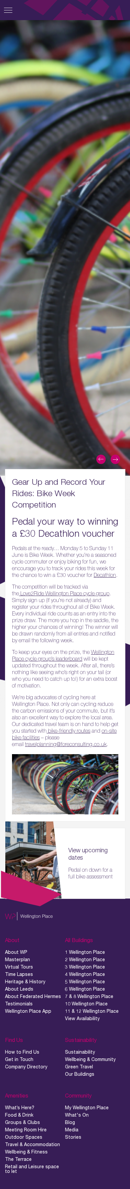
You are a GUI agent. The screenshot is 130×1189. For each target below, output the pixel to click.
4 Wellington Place (85, 974)
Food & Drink (19, 1115)
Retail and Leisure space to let (32, 1169)
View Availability (82, 1018)
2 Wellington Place (85, 959)
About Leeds (19, 989)
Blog (70, 1122)
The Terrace (18, 1159)
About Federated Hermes (33, 996)
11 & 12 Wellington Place (92, 1011)
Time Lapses (19, 974)
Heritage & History (25, 981)
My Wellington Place (87, 1107)
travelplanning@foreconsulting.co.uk (66, 744)
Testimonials (19, 1003)
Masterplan (17, 959)
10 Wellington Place (86, 1003)
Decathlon (105, 575)
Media (71, 1129)
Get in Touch (19, 1059)
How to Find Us (22, 1052)
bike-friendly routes (68, 731)
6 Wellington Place (85, 989)
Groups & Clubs (22, 1122)
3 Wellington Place (85, 967)
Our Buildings (79, 1074)
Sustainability (80, 1052)
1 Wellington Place (85, 952)
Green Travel (79, 1066)
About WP (16, 952)
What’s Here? (19, 1107)
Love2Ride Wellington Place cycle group (64, 593)
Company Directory (26, 1066)
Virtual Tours (19, 967)
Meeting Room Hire (26, 1129)
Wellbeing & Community (90, 1059)
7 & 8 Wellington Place (89, 996)
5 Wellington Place (85, 981)
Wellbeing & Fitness (26, 1151)
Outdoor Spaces (23, 1137)
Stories (73, 1137)
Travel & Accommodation (32, 1144)
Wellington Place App (28, 1011)
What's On (77, 1115)
